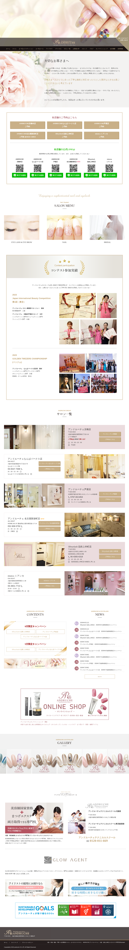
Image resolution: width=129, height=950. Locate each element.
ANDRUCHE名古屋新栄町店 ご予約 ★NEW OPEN (27, 135)
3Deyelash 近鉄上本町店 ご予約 (64, 135)
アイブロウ (49, 48)
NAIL (64, 242)
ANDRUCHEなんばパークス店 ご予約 (64, 125)
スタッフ (84, 48)
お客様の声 (76, 48)
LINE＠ (76, 439)
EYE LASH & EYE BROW (21, 242)
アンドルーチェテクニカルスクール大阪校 (104, 811)
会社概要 (112, 48)
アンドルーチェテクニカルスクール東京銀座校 (106, 824)
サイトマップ (14, 942)
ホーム (8, 48)
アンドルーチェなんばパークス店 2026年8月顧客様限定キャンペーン (101, 650)
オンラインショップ (102, 48)
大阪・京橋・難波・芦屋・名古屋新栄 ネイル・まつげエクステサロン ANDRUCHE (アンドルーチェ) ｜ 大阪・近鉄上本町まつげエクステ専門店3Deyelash (86, 942)
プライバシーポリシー (27, 942)
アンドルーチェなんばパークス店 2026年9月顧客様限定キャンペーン (101, 631)
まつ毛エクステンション (26, 48)
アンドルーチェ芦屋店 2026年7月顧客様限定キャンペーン (97, 663)
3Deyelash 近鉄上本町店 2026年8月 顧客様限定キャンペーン (98, 638)
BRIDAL (107, 242)
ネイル (14, 48)
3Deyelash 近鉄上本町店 (80, 546)
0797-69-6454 (76, 497)
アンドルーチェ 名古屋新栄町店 (26, 518)
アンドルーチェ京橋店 (79, 429)
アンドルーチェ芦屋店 (79, 489)
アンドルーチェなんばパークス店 (25, 459)
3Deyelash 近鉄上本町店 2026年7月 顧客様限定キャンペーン (98, 657)
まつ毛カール (40, 48)
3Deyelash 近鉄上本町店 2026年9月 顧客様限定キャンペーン (98, 625)
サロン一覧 (67, 48)
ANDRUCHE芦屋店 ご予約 (101, 125)
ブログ (91, 48)
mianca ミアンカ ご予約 (101, 135)
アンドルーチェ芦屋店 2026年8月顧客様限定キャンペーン (97, 644)
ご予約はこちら (110, 439)
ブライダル (58, 48)
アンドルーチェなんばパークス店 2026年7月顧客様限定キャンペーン (101, 670)
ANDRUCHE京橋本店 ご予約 (27, 125)
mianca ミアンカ (16, 576)
